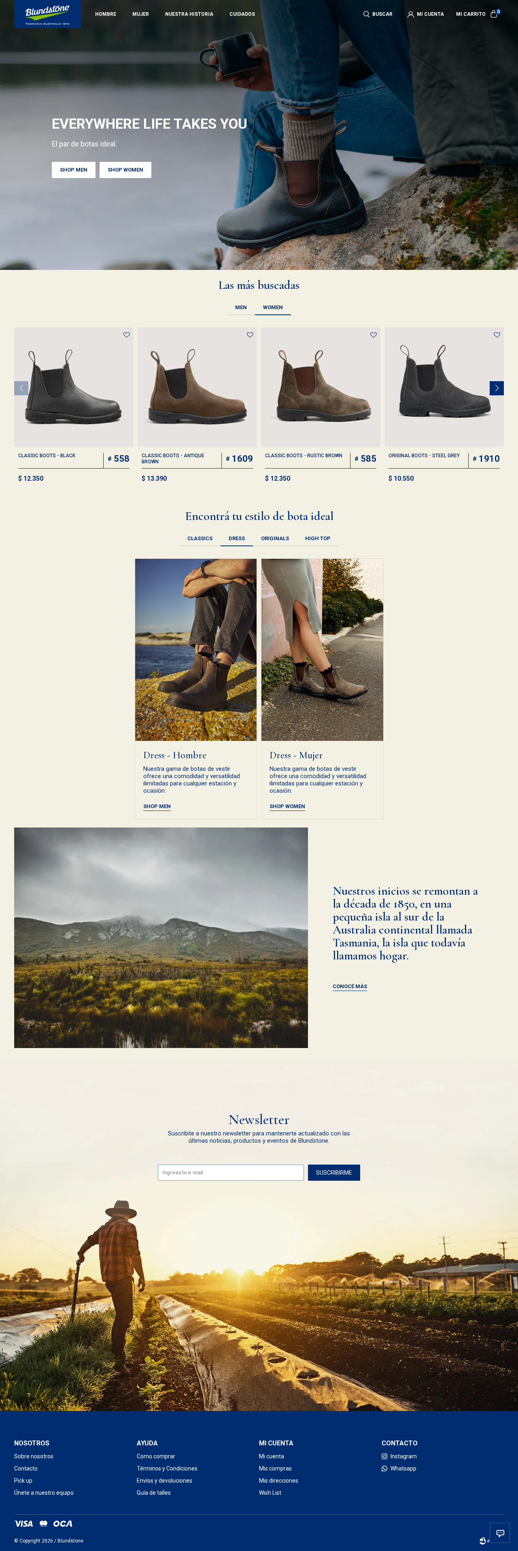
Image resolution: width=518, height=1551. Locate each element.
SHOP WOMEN (125, 170)
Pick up (23, 1480)
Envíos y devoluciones (164, 1480)
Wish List (270, 1492)
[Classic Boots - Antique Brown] (197, 387)
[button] (378, 14)
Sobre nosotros (33, 1456)
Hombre (105, 14)
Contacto (26, 1468)
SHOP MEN (73, 170)
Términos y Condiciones (167, 1468)
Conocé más (350, 986)
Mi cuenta (271, 1456)
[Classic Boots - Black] (74, 387)
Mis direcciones (278, 1480)
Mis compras (275, 1468)
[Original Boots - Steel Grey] (444, 387)
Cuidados (242, 14)
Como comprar (156, 1456)
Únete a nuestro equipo (44, 1492)
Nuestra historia (189, 14)
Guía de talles (154, 1492)
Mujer (140, 14)
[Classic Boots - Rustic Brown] (320, 387)
